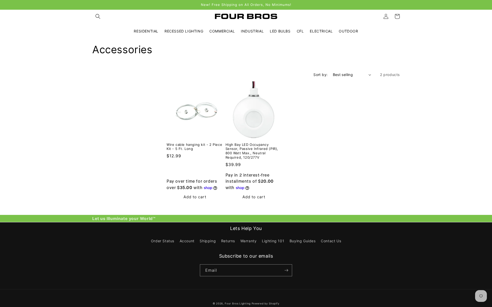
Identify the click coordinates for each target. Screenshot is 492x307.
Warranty (248, 241)
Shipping (208, 241)
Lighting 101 (273, 241)
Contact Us (331, 241)
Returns (228, 241)
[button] (98, 16)
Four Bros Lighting (238, 303)
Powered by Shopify (266, 303)
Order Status (162, 241)
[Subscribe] (286, 270)
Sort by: (320, 74)
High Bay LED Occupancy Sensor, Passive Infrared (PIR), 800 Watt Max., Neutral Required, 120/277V (252, 151)
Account (187, 241)
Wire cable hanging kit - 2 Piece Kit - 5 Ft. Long (194, 146)
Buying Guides (303, 241)
